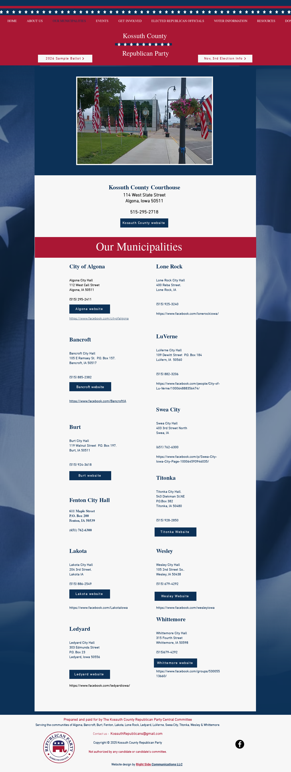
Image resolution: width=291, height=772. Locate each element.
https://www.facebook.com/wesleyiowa (185, 608)
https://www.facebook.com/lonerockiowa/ (187, 314)
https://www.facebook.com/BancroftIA (97, 401)
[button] (144, 121)
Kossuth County (145, 35)
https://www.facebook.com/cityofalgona (99, 319)
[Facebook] (239, 744)
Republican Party (145, 52)
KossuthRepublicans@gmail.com (136, 734)
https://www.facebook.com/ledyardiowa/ (99, 686)
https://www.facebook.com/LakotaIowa (98, 608)
